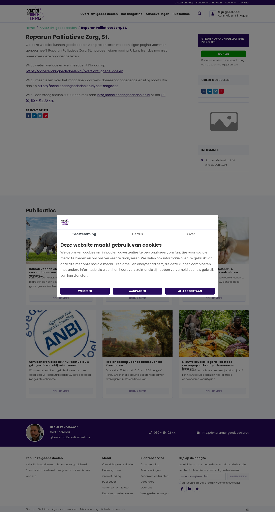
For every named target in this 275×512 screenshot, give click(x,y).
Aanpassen (137, 291)
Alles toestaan (190, 291)
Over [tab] (191, 234)
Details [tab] (137, 234)
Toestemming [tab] (84, 234)
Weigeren (85, 291)
